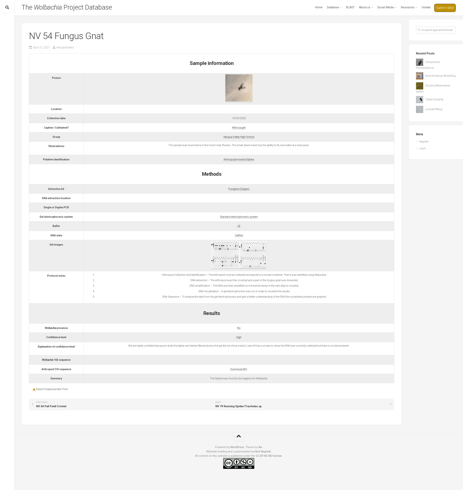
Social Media (385, 7)
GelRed (239, 235)
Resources (408, 7)
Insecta (241, 159)
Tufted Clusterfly (434, 99)
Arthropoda (230, 159)
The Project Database (67, 7)
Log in (422, 148)
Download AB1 (238, 369)
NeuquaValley (65, 47)
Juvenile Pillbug (433, 109)
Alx (260, 447)
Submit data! (445, 8)
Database (333, 7)
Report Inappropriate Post (52, 389)
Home (318, 7)
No (239, 328)
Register (423, 141)
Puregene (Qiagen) (238, 189)
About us (364, 7)
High (238, 337)
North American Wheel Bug (440, 75)
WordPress (237, 447)
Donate (426, 7)
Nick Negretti (263, 451)
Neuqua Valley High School (239, 136)
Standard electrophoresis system (239, 216)
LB (238, 226)
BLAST (350, 7)
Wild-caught (239, 127)
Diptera (250, 159)
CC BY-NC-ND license (269, 455)
